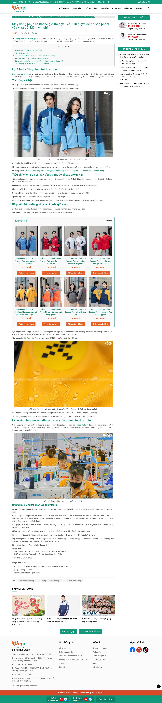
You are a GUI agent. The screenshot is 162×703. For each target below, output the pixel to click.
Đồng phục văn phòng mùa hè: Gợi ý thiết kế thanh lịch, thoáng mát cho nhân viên (133, 77)
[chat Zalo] (65, 699)
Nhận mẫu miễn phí (91, 631)
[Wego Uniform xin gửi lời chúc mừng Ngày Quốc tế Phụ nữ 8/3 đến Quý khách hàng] (28, 605)
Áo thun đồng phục (100, 648)
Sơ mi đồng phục (99, 656)
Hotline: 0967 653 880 (23, 674)
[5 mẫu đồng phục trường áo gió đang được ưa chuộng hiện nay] (63, 605)
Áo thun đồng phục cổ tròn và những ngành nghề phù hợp (133, 62)
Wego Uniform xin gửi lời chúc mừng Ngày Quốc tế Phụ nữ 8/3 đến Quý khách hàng (27, 621)
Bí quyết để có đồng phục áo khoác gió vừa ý (31, 58)
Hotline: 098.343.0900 (23, 664)
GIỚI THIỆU (63, 8)
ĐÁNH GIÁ (128, 8)
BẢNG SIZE (116, 8)
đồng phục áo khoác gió (51, 581)
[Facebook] (132, 650)
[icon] (61, 699)
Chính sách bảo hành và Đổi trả (71, 656)
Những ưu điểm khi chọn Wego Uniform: (32, 64)
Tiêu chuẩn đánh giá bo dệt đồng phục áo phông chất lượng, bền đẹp (134, 69)
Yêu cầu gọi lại (105, 699)
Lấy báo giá (97, 667)
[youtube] (139, 650)
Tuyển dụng (63, 663)
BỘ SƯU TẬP (91, 8)
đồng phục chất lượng (72, 581)
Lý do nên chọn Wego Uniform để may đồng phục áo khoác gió (38, 61)
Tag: (14, 580)
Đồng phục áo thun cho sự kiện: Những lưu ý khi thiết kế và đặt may (134, 85)
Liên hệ (62, 667)
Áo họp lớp (97, 652)
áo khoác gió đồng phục (29, 581)
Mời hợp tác (97, 663)
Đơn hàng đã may (99, 659)
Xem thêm (108, 221)
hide (66, 46)
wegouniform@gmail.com (136, 29)
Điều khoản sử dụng (66, 652)
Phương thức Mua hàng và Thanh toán (73, 659)
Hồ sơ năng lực (65, 648)
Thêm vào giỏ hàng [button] (26, 273)
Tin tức (34, 33)
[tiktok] (146, 650)
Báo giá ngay (68, 631)
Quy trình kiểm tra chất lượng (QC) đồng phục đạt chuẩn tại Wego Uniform (135, 55)
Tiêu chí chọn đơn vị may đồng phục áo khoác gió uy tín (35, 56)
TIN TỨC (139, 8)
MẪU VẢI (104, 8)
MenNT (15, 33)
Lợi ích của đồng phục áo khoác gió (27, 51)
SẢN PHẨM (77, 8)
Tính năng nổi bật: (24, 53)
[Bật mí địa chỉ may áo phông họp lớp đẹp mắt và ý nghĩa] (98, 605)
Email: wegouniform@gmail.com (24, 686)
